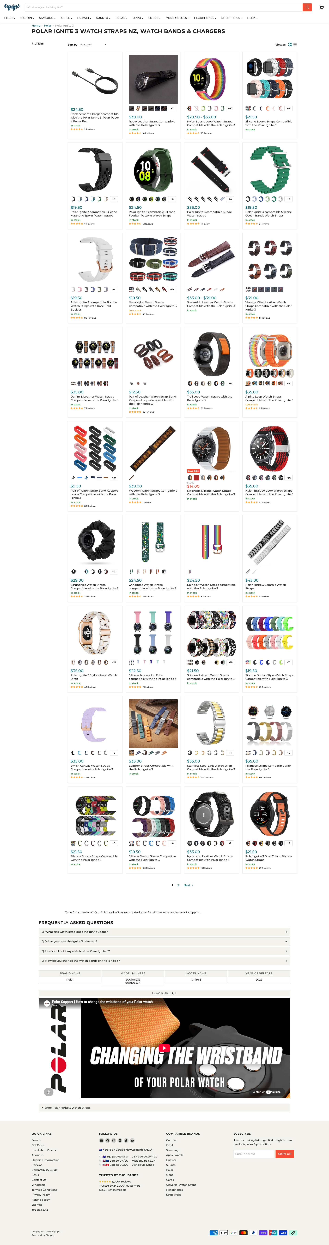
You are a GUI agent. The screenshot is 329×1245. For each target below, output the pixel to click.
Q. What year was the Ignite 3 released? (69, 941)
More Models (177, 18)
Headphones (204, 18)
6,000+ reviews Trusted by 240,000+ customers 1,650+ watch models (119, 1185)
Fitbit (9, 18)
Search (36, 1140)
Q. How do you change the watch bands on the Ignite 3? (81, 960)
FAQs (35, 1174)
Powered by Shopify (43, 1235)
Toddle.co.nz (40, 1209)
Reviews (37, 1165)
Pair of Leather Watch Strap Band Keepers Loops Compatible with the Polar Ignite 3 (152, 400)
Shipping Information (45, 1160)
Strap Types (231, 18)
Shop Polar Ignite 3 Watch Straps (67, 1107)
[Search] (307, 7)
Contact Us (39, 1179)
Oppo (137, 18)
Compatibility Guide (44, 1170)
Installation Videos (44, 1150)
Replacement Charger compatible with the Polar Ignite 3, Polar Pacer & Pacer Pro (95, 117)
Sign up (284, 1154)
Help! (251, 18)
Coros (153, 18)
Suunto (102, 18)
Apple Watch (174, 1155)
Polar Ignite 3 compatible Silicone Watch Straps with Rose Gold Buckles (94, 306)
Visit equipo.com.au (144, 1156)
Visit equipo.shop (143, 1164)
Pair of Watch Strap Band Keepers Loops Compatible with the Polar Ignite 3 (94, 494)
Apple (66, 18)
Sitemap (37, 1204)
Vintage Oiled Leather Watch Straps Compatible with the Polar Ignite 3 (268, 306)
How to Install (164, 993)
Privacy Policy (41, 1194)
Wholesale (38, 1184)
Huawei (83, 18)
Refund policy (41, 1199)
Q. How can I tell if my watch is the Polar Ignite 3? (76, 951)
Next (187, 885)
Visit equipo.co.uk (143, 1160)
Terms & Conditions (44, 1189)
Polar (120, 18)
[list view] (295, 44)
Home (36, 25)
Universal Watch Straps (181, 1184)
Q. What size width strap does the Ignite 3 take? (75, 931)
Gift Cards (38, 1145)
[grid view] (290, 44)
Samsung (46, 18)
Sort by (72, 44)
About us (38, 1155)
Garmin (26, 18)
